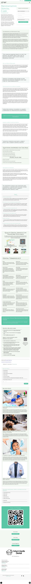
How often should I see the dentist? (8, 151)
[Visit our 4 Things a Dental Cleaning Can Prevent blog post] (15, 454)
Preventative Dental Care (8, 360)
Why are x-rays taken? (6, 159)
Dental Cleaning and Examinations (7, 373)
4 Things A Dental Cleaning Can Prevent (14, 455)
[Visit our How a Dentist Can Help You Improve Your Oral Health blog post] (15, 477)
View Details (10, 353)
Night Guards (5, 495)
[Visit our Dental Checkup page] (7, 253)
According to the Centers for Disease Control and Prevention (10, 33)
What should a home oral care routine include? (9, 161)
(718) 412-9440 (15, 210)
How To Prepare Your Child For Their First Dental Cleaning (14, 431)
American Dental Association (24, 66)
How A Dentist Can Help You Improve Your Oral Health (14, 479)
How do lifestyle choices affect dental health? (9, 154)
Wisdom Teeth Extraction (6, 498)
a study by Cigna (18, 45)
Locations (22, 0)
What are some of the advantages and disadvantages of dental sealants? (12, 162)
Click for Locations (15, 533)
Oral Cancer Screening (6, 376)
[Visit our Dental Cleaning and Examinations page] (15, 253)
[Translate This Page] (30, 583)
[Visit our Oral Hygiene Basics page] (23, 253)
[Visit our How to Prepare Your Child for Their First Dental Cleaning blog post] (15, 430)
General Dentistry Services (6, 492)
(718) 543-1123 (4, 570)
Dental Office (5, 500)
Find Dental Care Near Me (6, 502)
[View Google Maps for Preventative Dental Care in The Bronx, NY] (11, 245)
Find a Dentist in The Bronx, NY (7, 379)
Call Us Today (29, 0)
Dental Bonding (5, 370)
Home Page (19, 332)
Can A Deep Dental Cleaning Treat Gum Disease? (13, 407)
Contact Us (15, 545)
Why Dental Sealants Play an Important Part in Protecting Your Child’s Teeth (13, 377)
